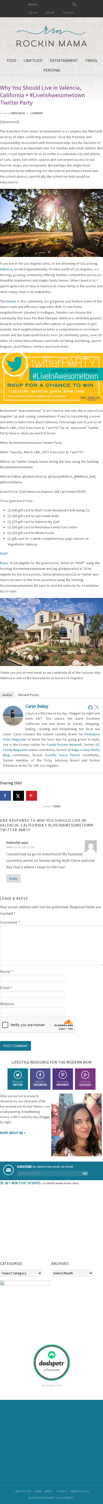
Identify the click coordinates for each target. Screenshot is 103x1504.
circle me (85, 1083)
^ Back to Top (22, 1491)
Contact (61, 1491)
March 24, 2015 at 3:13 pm (20, 847)
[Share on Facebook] (5, 796)
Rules (4, 563)
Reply (13, 878)
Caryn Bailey (37, 706)
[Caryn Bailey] (13, 724)
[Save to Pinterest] (31, 796)
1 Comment (36, 113)
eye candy (62, 1083)
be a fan (40, 1083)
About (49, 1491)
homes (11, 301)
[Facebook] (90, 707)
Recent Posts (28, 695)
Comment (10, 922)
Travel (56, 806)
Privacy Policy (79, 1491)
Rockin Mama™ (52, 36)
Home (38, 1491)
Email (6, 987)
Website (7, 1003)
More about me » (13, 1133)
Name (6, 971)
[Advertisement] (37, 1225)
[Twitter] (97, 707)
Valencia (6, 269)
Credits (69, 1498)
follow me (17, 1083)
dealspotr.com (52, 1385)
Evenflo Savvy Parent (62, 755)
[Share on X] (18, 796)
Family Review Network (64, 744)
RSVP (4, 553)
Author (7, 695)
